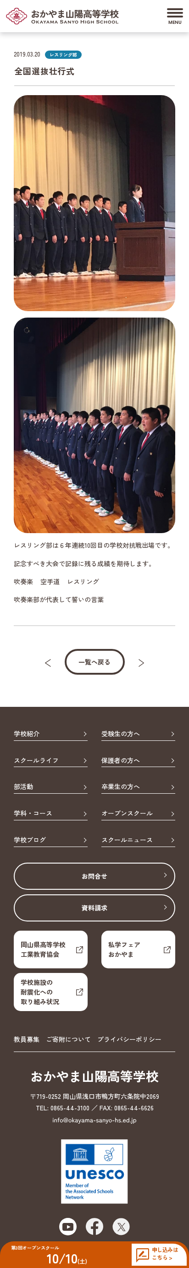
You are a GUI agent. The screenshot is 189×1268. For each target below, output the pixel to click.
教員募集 (26, 1039)
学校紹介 (26, 734)
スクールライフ (36, 760)
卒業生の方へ (120, 787)
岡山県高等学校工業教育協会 (43, 949)
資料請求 (94, 907)
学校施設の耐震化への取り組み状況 (40, 992)
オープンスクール (127, 813)
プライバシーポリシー (129, 1039)
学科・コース (33, 813)
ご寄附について (68, 1039)
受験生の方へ (120, 734)
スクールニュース (127, 840)
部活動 (23, 787)
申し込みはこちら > (165, 1253)
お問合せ (94, 876)
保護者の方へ (120, 760)
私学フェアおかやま (124, 949)
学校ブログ (30, 840)
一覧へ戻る (94, 661)
